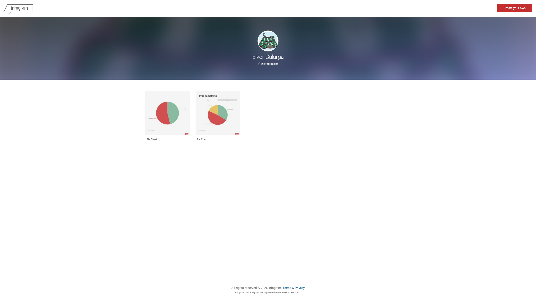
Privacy (300, 288)
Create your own (515, 8)
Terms (287, 288)
